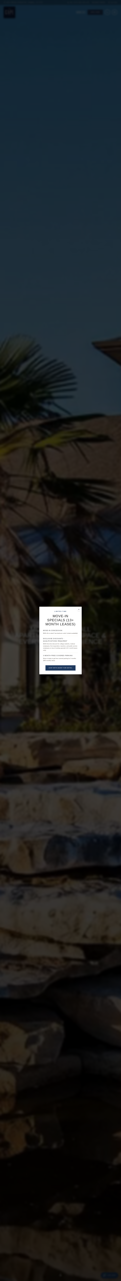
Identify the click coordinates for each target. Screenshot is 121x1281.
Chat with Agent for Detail (60, 668)
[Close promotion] (79, 609)
